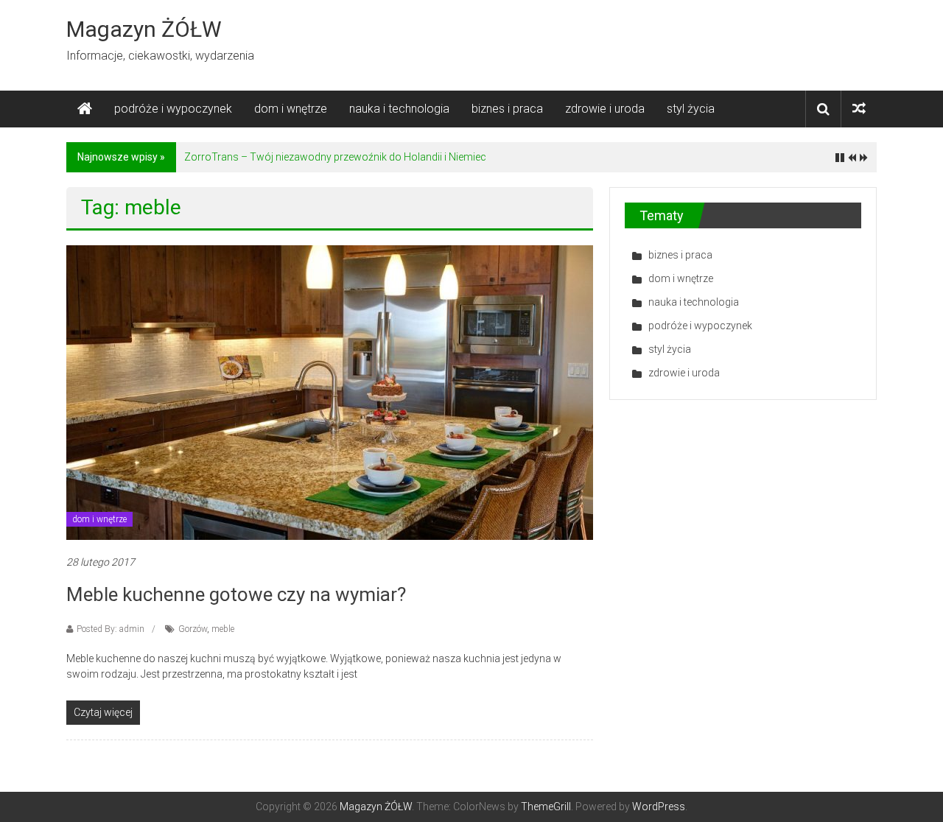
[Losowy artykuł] (859, 108)
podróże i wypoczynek (173, 109)
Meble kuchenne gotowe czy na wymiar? (236, 594)
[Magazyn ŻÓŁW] (84, 109)
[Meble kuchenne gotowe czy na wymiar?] (329, 392)
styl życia (691, 109)
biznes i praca (507, 109)
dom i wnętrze (290, 109)
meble (222, 629)
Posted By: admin (110, 629)
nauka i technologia (399, 109)
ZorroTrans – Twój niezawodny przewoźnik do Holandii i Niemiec (335, 157)
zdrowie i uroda (605, 109)
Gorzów (192, 629)
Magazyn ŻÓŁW (144, 29)
